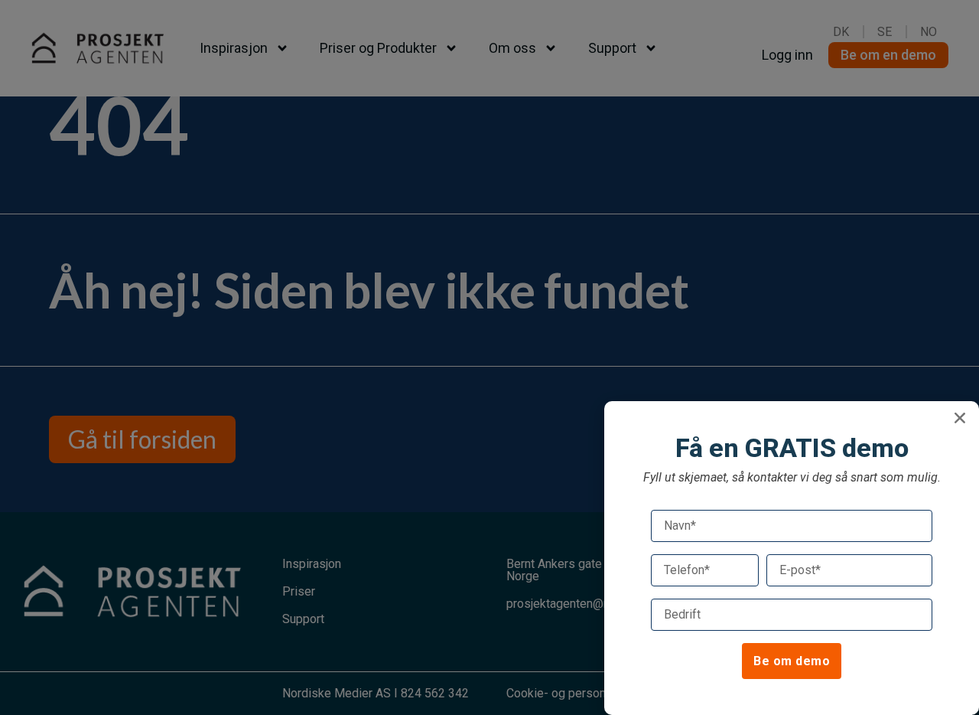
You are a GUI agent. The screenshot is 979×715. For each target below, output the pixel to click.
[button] (960, 418)
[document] (489, 357)
